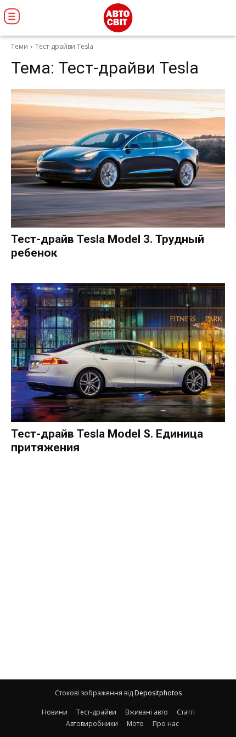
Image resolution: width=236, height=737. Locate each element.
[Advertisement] (118, 569)
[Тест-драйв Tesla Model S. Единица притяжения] (118, 352)
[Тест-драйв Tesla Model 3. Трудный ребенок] (118, 158)
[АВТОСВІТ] (118, 18)
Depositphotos (158, 693)
